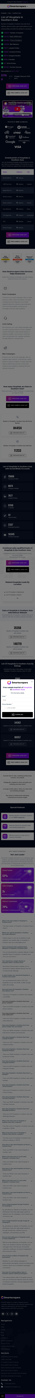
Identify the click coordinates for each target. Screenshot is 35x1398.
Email (4, 696)
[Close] (32, 682)
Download (19, 714)
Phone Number (7, 704)
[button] (4, 708)
